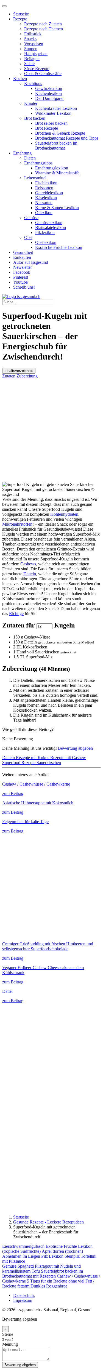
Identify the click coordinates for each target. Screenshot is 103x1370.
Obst (28, 237)
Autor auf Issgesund (30, 262)
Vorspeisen (33, 43)
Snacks (30, 38)
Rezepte (20, 19)
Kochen (20, 78)
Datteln (29, 573)
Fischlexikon (46, 182)
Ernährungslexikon (51, 168)
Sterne (7, 1334)
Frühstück (32, 33)
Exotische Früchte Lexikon (58, 247)
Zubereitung (27, 376)
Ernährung (22, 153)
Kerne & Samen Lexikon (57, 207)
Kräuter (30, 103)
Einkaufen (22, 257)
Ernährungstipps (38, 163)
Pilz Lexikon (52, 1256)
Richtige (16, 613)
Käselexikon (46, 197)
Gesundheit (23, 252)
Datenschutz (24, 1295)
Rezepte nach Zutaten (43, 24)
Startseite (21, 14)
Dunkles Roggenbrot (48, 1286)
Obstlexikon (45, 242)
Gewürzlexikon (48, 88)
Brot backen (34, 118)
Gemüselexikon (48, 222)
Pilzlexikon (45, 232)
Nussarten (43, 202)
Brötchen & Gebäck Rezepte (60, 133)
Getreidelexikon (49, 192)
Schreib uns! (24, 287)
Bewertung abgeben (75, 748)
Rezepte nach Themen (43, 28)
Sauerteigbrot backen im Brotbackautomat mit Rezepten (42, 1273)
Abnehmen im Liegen (21, 1256)
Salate (29, 63)
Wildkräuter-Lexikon (53, 113)
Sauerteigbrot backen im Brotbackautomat (56, 145)
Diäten (30, 158)
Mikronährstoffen (17, 524)
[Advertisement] (51, 430)
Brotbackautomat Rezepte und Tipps (66, 138)
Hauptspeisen (36, 53)
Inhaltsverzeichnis (18, 371)
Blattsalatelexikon (50, 227)
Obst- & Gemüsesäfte (43, 73)
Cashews (28, 564)
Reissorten (44, 187)
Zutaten (8, 376)
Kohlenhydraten (64, 514)
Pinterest (20, 277)
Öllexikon (43, 212)
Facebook (21, 272)
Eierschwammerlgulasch (23, 1246)
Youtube (20, 282)
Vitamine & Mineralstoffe (57, 173)
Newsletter (22, 267)
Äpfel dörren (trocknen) (62, 1251)
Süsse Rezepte (36, 68)
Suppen (30, 48)
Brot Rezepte (46, 128)
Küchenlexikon (48, 93)
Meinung (10, 1344)
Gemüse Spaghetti (18, 1266)
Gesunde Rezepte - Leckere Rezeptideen (48, 1222)
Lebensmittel (35, 177)
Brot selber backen (51, 123)
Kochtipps (33, 83)
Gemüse (31, 217)
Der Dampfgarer (49, 98)
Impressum (22, 1300)
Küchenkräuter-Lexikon (56, 108)
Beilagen (32, 58)
